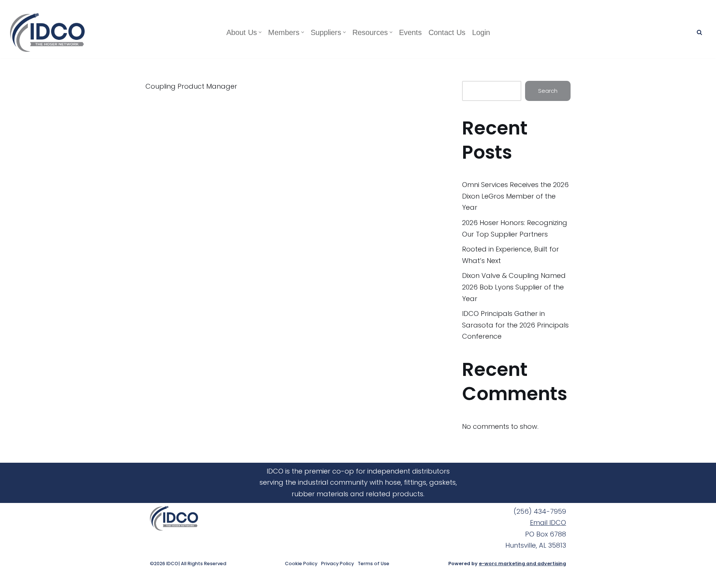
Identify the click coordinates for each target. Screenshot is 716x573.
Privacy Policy (337, 563)
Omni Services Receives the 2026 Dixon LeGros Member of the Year (515, 196)
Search (548, 91)
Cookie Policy (301, 563)
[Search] (699, 32)
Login (481, 32)
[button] (260, 32)
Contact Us (446, 32)
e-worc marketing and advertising (522, 563)
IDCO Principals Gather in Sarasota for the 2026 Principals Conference (515, 325)
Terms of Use (373, 563)
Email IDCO (548, 522)
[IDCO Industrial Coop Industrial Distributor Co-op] (49, 32)
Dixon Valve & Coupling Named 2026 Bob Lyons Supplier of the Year (514, 287)
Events (410, 32)
